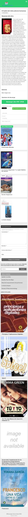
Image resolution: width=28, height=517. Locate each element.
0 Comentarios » (5, 12)
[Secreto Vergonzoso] (6, 184)
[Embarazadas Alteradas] (6, 137)
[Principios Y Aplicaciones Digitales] (14, 332)
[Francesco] (14, 507)
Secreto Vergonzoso (7, 194)
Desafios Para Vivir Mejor (8, 279)
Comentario (5, 232)
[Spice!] (14, 376)
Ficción (3, 116)
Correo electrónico (7, 250)
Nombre (4, 245)
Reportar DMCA (14, 515)
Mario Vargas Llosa (6, 121)
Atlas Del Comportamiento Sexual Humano (12, 282)
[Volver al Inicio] (7, 4)
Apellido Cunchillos (6, 277)
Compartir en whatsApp (19, 108)
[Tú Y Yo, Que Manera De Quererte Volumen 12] (14, 417)
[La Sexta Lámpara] (6, 209)
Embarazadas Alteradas (8, 147)
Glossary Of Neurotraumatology (9, 288)
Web (3, 254)
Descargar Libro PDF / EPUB (15, 102)
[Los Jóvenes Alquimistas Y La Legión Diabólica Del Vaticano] (6, 160)
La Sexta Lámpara (6, 220)
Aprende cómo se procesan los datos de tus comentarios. (14, 264)
